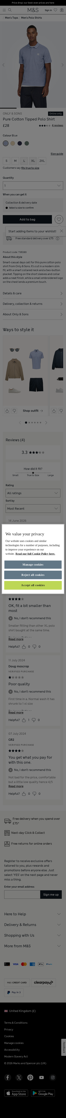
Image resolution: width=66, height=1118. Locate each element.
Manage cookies (33, 564)
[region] (33, 559)
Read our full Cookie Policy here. (35, 553)
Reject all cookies (32, 574)
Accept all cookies (33, 585)
